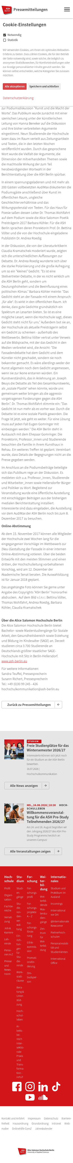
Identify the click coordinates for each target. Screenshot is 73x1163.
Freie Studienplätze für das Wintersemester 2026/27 (48, 747)
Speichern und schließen (44, 86)
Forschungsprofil (32, 892)
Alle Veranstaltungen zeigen (30, 851)
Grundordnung (40, 1123)
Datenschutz (51, 1118)
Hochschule (9, 879)
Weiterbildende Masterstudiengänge (44, 909)
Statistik (12, 40)
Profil (7, 888)
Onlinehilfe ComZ (22, 1128)
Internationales (59, 879)
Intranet (57, 1123)
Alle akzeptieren (15, 86)
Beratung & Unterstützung (20, 996)
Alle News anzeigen (24, 785)
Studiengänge (19, 892)
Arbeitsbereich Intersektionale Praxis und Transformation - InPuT (20, 1051)
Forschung (32, 879)
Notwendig (14, 35)
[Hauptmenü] (67, 10)
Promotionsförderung (32, 962)
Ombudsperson (32, 977)
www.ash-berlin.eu (14, 661)
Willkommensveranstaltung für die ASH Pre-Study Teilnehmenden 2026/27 (48, 817)
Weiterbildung (43, 883)
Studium (20, 879)
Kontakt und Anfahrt (13, 1118)
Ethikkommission (32, 947)
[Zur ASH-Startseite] (6, 10)
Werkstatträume (20, 976)
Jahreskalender (43, 1128)
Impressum (34, 1118)
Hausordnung (21, 1123)
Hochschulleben (19, 1015)
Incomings (57, 903)
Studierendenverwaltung (19, 916)
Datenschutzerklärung (18, 98)
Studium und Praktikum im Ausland (58, 892)
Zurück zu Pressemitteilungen (29, 704)
